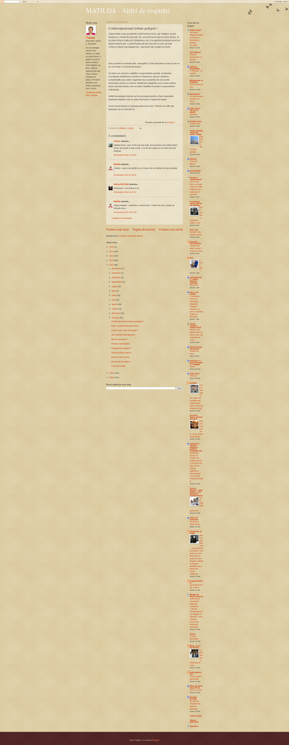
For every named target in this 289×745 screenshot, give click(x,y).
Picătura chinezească (196, 178)
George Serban (193, 698)
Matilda (117, 164)
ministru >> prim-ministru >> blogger (196, 362)
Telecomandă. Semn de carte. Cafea (196, 133)
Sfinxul (193, 159)
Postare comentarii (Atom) (131, 236)
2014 (111, 251)
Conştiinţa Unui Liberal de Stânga (196, 203)
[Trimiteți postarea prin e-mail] (140, 128)
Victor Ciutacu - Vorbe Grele (195, 326)
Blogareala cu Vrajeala (196, 81)
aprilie (115, 304)
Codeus (171, 122)
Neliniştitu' (195, 94)
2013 (111, 256)
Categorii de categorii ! (121, 348)
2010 (111, 373)
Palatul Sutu (196, 121)
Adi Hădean (195, 52)
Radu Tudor (195, 30)
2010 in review (196, 690)
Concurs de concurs (120, 357)
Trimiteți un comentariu (121, 218)
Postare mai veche (171, 229)
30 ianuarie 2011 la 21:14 (125, 192)
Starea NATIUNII (121, 184)
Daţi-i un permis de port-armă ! (125, 326)
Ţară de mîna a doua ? (121, 352)
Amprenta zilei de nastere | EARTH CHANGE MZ (196, 447)
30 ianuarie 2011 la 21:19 (125, 212)
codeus (117, 141)
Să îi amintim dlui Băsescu (123, 335)
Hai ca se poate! (194, 293)
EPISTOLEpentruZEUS (196, 348)
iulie (114, 291)
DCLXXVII (194, 285)
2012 (111, 260)
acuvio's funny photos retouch (196, 417)
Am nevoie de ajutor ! (121, 361)
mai (114, 300)
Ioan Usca (194, 373)
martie (115, 309)
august (115, 286)
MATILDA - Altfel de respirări (128, 10)
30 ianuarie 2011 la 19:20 (125, 155)
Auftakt (193, 383)
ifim (191, 258)
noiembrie (116, 273)
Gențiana (193, 114)
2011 (111, 265)
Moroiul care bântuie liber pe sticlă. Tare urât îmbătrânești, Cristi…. (196, 335)
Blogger (155, 740)
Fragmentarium (196, 582)
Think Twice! (196, 716)
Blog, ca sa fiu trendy (195, 647)
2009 (111, 377)
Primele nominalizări (120, 344)
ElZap (192, 634)
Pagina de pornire (144, 229)
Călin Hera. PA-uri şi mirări (195, 110)
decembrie (117, 268)
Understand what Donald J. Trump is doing (196, 248)
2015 (111, 247)
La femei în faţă (118, 366)
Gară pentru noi (195, 673)
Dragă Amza (195, 123)
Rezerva (193, 376)
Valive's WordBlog (194, 68)
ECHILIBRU (195, 171)
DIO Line (194, 230)
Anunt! (192, 366)
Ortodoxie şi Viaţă (196, 532)
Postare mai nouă (117, 229)
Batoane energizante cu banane (196, 57)
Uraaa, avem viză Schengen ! (124, 330)
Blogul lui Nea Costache (196, 595)
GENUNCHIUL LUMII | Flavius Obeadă (196, 280)
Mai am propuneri (119, 339)
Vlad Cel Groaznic (194, 519)
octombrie (116, 277)
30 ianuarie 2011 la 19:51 (125, 175)
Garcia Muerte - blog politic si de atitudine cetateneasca (196, 492)
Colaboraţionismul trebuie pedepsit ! (127, 321)
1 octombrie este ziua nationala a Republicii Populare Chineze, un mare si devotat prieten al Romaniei (196, 306)
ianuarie (116, 317)
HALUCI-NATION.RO (195, 242)
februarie (116, 313)
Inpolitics (194, 726)
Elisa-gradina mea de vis (196, 687)
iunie (114, 295)
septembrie (117, 282)
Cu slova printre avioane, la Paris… (196, 98)
